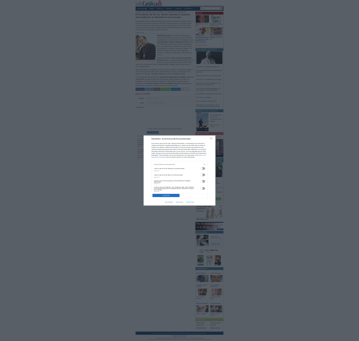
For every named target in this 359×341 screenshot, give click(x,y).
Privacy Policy (190, 202)
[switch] (202, 168)
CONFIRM (166, 195)
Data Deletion (169, 202)
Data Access (179, 202)
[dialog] (179, 170)
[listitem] (179, 164)
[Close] (212, 139)
